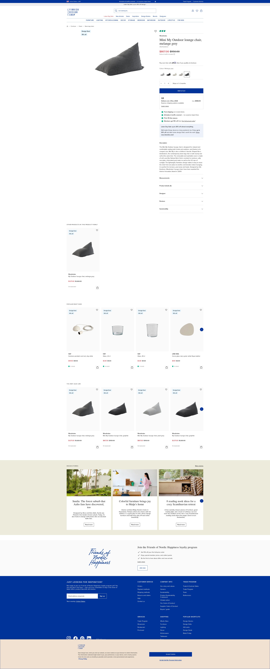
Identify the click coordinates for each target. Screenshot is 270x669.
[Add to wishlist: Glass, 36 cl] (166, 310)
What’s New (164, 621)
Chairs (80, 26)
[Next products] (201, 329)
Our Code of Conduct (167, 603)
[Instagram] (69, 638)
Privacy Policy (83, 659)
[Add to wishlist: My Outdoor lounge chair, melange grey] (97, 230)
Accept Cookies (170, 654)
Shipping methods (144, 592)
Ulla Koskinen (163, 47)
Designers (163, 16)
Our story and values (167, 586)
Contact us (141, 601)
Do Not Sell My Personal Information (171, 660)
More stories (199, 466)
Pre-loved (141, 630)
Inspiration (135, 16)
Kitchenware (164, 633)
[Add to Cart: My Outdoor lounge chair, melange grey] (97, 288)
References (187, 595)
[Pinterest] (82, 638)
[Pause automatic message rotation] (155, 1)
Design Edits (187, 624)
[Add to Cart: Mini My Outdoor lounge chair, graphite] (132, 447)
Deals (128, 16)
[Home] (67, 26)
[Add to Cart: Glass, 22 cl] (132, 367)
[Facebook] (75, 638)
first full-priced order (188, 121)
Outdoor (161, 20)
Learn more (141, 562)
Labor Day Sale (108, 16)
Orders (140, 586)
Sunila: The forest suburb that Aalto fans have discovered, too (88, 504)
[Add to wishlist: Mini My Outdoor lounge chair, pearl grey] (166, 389)
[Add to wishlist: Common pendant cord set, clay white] (97, 310)
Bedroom (141, 20)
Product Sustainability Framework (167, 596)
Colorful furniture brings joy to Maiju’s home (135, 502)
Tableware (163, 636)
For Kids (181, 20)
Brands (155, 16)
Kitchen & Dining (111, 20)
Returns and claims (144, 595)
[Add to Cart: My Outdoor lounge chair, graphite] (201, 447)
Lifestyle (171, 20)
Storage (131, 20)
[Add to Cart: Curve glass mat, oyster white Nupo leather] (201, 367)
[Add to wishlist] (155, 31)
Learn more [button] (165, 106)
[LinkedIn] (89, 638)
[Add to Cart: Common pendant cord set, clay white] (97, 367)
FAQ (139, 598)
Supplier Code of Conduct (169, 606)
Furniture (90, 20)
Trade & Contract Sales (191, 586)
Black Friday (187, 633)
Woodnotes (163, 36)
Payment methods (144, 589)
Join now (143, 568)
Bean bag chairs (89, 26)
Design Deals (187, 630)
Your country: (71, 601)
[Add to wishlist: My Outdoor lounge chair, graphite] (201, 389)
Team (185, 592)
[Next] (201, 501)
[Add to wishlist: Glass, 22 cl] (131, 310)
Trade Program (188, 589)
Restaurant (141, 627)
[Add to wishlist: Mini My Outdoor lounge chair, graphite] (131, 389)
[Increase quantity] (168, 83)
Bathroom (151, 20)
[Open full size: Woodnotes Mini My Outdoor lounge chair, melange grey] (119, 59)
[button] (193, 10)
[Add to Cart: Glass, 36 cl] (167, 367)
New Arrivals (120, 16)
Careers (163, 589)
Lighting (99, 20)
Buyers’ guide (165, 609)
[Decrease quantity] (161, 83)
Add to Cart (181, 91)
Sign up (102, 596)
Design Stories (145, 16)
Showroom (141, 624)
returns (175, 118)
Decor (123, 20)
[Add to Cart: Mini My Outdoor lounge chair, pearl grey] (167, 447)
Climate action (165, 600)
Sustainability (164, 592)
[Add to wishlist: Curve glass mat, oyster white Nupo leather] (201, 310)
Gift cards (186, 627)
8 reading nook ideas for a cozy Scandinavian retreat (181, 502)
